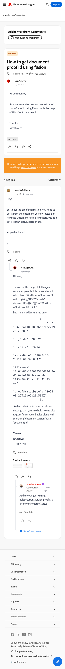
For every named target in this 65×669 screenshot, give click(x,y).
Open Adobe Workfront (27, 37)
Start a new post (28, 167)
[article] (32, 226)
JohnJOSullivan (22, 190)
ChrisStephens (33, 483)
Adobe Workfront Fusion (15, 15)
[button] (18, 74)
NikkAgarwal (20, 80)
